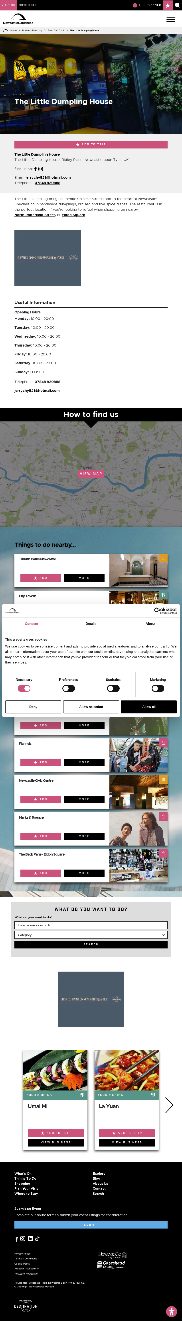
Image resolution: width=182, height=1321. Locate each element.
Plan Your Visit (26, 1188)
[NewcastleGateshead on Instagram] (23, 1238)
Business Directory (32, 30)
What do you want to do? (33, 917)
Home (13, 30)
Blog (96, 1178)
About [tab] (150, 623)
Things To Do (25, 1178)
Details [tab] (91, 623)
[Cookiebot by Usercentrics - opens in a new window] (157, 610)
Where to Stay (26, 1193)
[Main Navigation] (171, 19)
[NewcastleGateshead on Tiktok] (37, 1238)
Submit (91, 1225)
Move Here (28, 5)
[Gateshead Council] (112, 1264)
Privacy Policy (22, 1253)
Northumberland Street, (35, 214)
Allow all (149, 707)
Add (43, 578)
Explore (99, 1173)
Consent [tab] (31, 623)
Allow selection (91, 707)
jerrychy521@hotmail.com (48, 177)
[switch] (68, 688)
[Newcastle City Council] (112, 1254)
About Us (100, 1183)
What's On (23, 1173)
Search (98, 1193)
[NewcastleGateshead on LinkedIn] (31, 1238)
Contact (99, 1188)
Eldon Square (73, 214)
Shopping (22, 1183)
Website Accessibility (26, 1268)
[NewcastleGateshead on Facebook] (17, 1238)
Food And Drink (56, 30)
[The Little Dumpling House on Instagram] (40, 168)
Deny (33, 707)
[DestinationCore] (25, 1307)
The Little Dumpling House (37, 154)
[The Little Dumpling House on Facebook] (35, 168)
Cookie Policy (22, 1263)
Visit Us (8, 5)
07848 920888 (47, 182)
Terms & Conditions (25, 1258)
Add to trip (94, 144)
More (84, 578)
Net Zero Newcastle (26, 1273)
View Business (56, 1143)
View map (91, 474)
